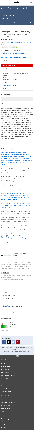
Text (5, 82)
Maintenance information (8, 402)
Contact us (6, 89)
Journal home (6, 23)
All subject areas (5, 366)
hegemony (23, 42)
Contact (3, 424)
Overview (3, 383)
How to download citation (9, 85)
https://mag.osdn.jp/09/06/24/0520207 (21, 189)
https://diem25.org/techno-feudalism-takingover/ (15, 238)
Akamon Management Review (12, 324)
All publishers (5, 369)
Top (17, 356)
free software (17, 42)
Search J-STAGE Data (7, 375)
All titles (3, 363)
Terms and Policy (6, 391)
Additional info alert (11, 295)
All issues (16, 23)
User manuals (5, 416)
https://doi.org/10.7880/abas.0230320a (15, 53)
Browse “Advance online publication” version (14, 57)
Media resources (5, 408)
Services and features (7, 386)
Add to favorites (9, 293)
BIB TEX (6, 77)
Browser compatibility (7, 419)
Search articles (5, 372)
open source (10, 42)
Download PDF (9, 65)
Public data (4, 389)
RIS (5, 71)
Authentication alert (11, 301)
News (2, 399)
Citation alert (9, 298)
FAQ (2, 421)
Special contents (5, 405)
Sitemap (3, 427)
